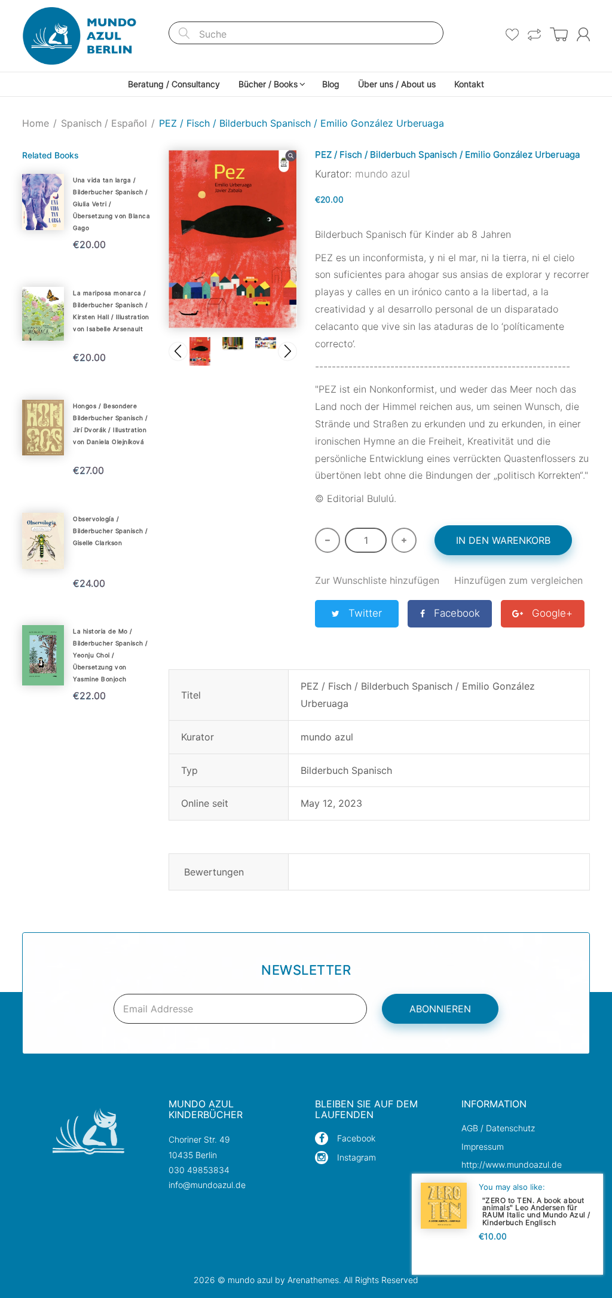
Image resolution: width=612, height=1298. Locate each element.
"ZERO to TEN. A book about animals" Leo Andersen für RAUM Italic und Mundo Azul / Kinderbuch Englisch (536, 1211)
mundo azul (382, 174)
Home (35, 123)
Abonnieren (440, 1009)
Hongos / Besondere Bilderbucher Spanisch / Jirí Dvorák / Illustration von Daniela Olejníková (110, 423)
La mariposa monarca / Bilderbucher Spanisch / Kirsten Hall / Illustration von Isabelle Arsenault (111, 310)
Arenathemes (313, 1280)
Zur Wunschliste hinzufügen (377, 580)
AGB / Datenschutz (498, 1128)
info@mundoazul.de (207, 1185)
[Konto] (583, 34)
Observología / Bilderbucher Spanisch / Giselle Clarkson (110, 530)
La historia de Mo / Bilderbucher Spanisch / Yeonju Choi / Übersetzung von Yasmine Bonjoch (110, 654)
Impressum (482, 1146)
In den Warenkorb (503, 540)
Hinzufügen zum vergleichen (518, 580)
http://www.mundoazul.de (511, 1164)
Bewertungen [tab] (214, 872)
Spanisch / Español (104, 123)
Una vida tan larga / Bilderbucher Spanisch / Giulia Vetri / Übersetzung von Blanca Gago (111, 203)
